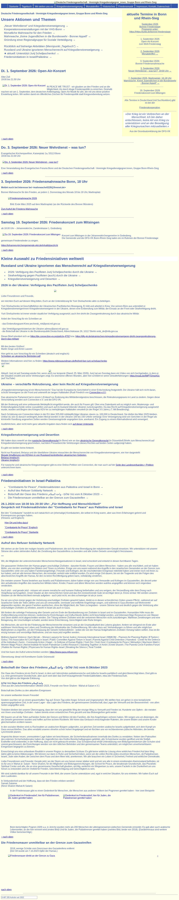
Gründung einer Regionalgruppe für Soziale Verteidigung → (40, 39)
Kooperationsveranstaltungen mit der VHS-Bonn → (34, 29)
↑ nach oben (7, 139)
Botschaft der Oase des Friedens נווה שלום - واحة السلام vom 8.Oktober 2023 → (55, 494)
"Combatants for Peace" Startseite (21, 532)
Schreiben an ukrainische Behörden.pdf (20, 356)
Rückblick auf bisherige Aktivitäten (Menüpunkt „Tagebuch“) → (41, 46)
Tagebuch (27, 6)
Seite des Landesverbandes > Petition (135, 465)
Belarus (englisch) (10, 457)
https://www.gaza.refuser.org (63, 652)
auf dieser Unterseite (83, 424)
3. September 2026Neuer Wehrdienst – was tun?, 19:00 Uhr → (149, 69)
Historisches (109, 6)
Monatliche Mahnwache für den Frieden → (29, 32)
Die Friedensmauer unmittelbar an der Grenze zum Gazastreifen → (48, 497)
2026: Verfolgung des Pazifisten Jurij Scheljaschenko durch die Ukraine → (52, 271)
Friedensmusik (125, 6)
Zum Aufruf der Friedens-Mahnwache (19, 209)
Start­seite (13, 6)
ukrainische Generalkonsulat (94, 440)
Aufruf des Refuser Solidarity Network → (32, 490)
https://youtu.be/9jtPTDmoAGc (145, 376)
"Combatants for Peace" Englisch (21, 527)
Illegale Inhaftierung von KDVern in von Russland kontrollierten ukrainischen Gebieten (43, 455)
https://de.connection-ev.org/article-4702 (50, 336)
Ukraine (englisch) (10, 460)
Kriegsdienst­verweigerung (70, 6)
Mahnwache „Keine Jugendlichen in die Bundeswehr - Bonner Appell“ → (47, 36)
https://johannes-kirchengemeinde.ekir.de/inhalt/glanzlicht (29, 245)
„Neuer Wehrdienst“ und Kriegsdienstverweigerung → (36, 25)
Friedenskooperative (149, 107)
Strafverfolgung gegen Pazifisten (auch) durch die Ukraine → (44, 275)
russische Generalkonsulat (45, 440)
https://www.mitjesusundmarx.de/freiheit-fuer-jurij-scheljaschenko (75, 361)
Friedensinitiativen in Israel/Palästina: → (28, 56)
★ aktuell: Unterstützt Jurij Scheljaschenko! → (31, 53)
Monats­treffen (92, 6)
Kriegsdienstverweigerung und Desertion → (34, 278)
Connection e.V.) (97, 392)
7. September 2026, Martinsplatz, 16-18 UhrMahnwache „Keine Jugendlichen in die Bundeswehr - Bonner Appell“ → (150, 80)
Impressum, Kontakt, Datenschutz (153, 6)
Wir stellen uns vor (44, 6)
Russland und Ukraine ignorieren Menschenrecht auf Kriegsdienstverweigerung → (53, 49)
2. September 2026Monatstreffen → (150, 52)
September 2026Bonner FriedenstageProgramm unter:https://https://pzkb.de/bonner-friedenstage (150, 28)
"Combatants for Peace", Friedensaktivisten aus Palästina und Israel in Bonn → (55, 487)
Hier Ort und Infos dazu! (16, 523)
